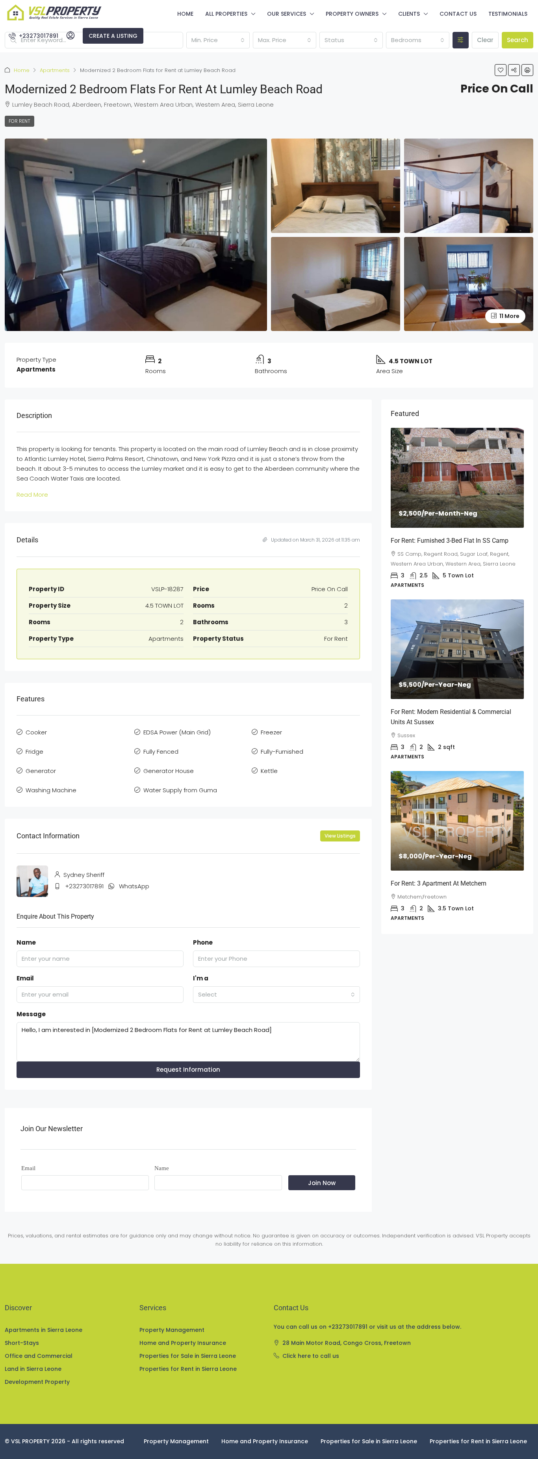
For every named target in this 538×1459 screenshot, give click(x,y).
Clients (409, 14)
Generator (41, 771)
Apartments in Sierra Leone (43, 1330)
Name (26, 942)
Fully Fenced (160, 751)
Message (31, 1014)
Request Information (188, 1069)
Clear (485, 40)
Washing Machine (51, 790)
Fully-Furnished (282, 751)
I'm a (200, 978)
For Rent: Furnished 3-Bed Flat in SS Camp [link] (449, 540)
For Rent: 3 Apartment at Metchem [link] (438, 883)
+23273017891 (84, 886)
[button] (500, 70)
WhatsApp (134, 886)
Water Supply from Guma (180, 790)
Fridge (34, 751)
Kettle (269, 771)
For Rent (19, 121)
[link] (457, 477)
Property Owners (352, 14)
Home (185, 14)
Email (25, 978)
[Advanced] (461, 40)
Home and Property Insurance (182, 1343)
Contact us (458, 14)
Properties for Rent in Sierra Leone (188, 1369)
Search (517, 40)
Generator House (168, 771)
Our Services (286, 14)
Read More (32, 494)
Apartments (55, 70)
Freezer (271, 732)
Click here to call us (310, 1356)
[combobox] (218, 40)
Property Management (171, 1330)
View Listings (340, 835)
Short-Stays (22, 1343)
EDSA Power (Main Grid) (177, 732)
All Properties (226, 14)
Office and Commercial (38, 1356)
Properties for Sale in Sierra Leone (187, 1356)
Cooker (36, 732)
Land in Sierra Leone (33, 1369)
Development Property (37, 1382)
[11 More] (468, 283)
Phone (203, 942)
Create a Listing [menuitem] (113, 36)
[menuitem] (33, 36)
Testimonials (507, 14)
